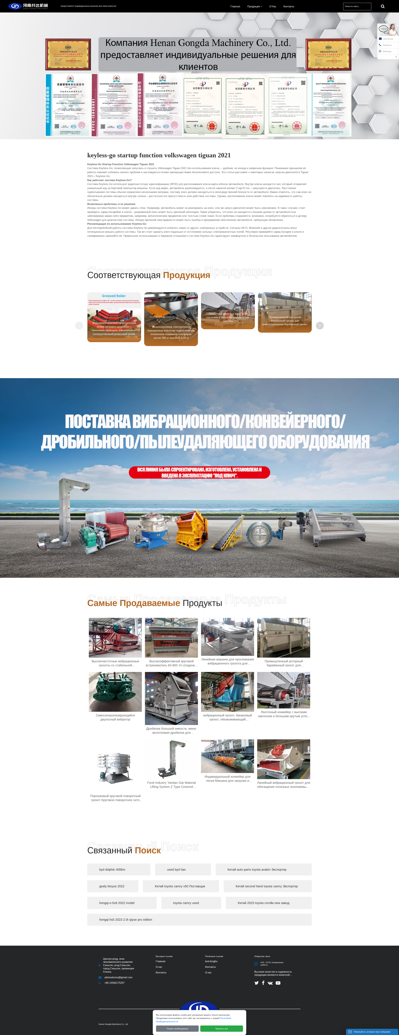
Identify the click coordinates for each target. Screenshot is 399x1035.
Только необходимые (177, 1028)
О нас (208, 972)
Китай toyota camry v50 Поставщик (180, 886)
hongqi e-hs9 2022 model (116, 903)
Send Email (388, 39)
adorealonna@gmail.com (118, 977)
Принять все (221, 1028)
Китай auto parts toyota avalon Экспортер (257, 869)
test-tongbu (211, 961)
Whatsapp (387, 51)
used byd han (176, 869)
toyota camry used (186, 903)
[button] (320, 326)
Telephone (387, 45)
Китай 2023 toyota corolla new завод (263, 903)
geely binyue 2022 (111, 886)
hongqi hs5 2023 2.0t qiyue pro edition (125, 919)
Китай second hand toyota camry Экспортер (267, 886)
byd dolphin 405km (112, 869)
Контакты (210, 967)
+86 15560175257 (114, 983)
